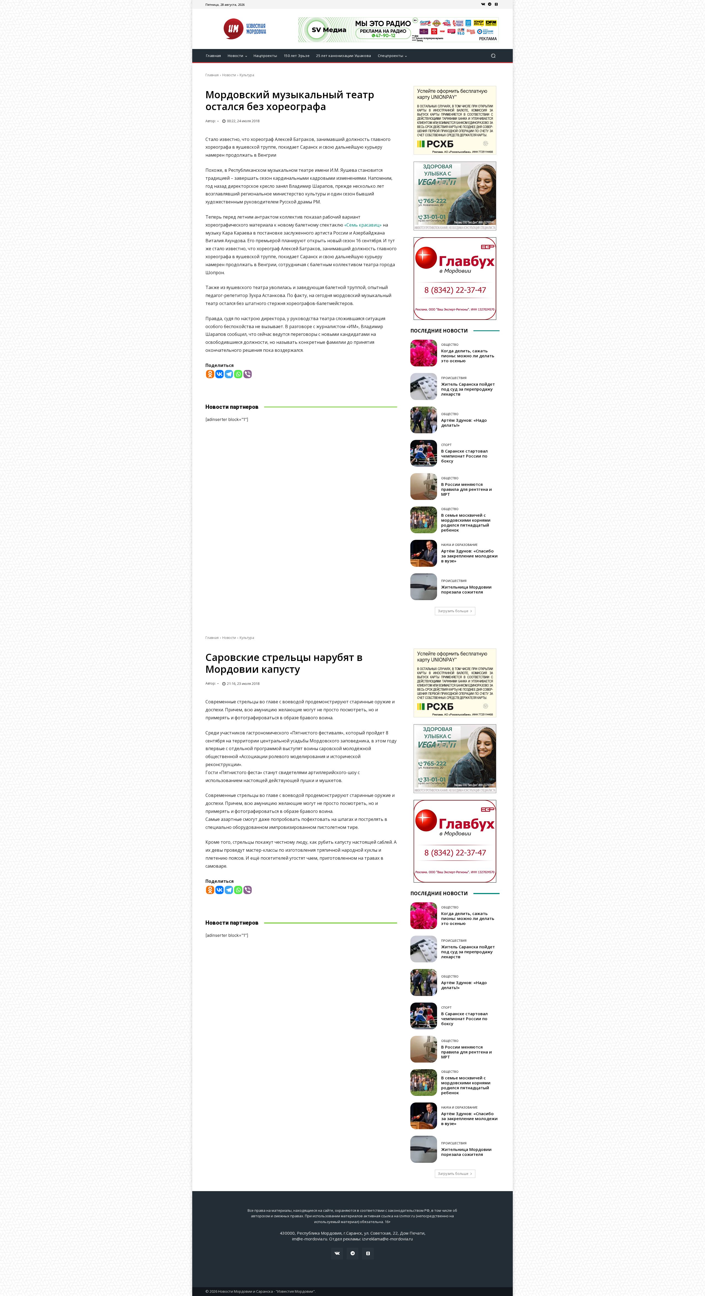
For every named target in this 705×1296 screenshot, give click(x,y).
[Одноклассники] (496, 4)
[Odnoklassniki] (210, 374)
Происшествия (454, 377)
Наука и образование (459, 544)
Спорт (446, 444)
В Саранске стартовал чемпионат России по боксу (464, 456)
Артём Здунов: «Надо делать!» (464, 422)
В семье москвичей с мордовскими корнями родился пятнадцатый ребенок (465, 522)
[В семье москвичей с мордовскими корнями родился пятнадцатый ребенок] (423, 520)
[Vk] (483, 4)
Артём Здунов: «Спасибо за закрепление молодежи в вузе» (469, 555)
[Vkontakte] (219, 374)
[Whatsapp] (238, 374)
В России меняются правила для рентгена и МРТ (466, 489)
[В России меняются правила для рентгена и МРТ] (423, 486)
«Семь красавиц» (363, 225)
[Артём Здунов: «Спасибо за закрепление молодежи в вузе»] (423, 553)
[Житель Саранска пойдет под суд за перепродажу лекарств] (423, 386)
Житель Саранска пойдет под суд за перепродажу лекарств (468, 389)
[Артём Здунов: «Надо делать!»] (423, 420)
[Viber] (247, 374)
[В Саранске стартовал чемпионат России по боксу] (423, 453)
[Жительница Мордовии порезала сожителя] (423, 586)
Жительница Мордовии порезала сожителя (466, 589)
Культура (247, 75)
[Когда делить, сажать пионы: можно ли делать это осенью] (423, 353)
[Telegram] (489, 4)
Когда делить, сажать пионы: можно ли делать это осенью (467, 355)
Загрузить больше (453, 611)
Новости (229, 75)
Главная (212, 75)
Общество (450, 344)
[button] (493, 55)
